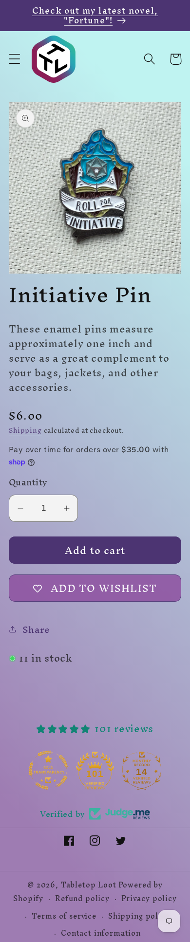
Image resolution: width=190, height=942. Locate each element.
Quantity (28, 482)
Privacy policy (149, 898)
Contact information (101, 933)
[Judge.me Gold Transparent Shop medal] (95, 770)
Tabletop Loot (88, 885)
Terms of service (64, 916)
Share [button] (36, 629)
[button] (15, 59)
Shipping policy (139, 916)
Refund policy (82, 898)
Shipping (25, 430)
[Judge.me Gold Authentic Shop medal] (48, 770)
